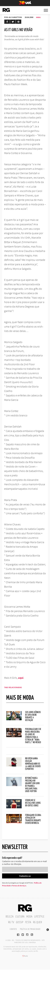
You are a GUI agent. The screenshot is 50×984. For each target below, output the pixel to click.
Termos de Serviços (19, 886)
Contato (13, 929)
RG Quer (37, 922)
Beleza (10, 916)
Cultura (20, 916)
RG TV (11, 922)
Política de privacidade (30, 929)
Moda (38, 17)
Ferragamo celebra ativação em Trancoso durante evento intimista (33, 819)
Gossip (19, 922)
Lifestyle (39, 916)
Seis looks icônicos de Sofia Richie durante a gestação (33, 716)
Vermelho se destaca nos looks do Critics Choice (33, 803)
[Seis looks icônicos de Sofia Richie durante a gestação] (14, 719)
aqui (20, 677)
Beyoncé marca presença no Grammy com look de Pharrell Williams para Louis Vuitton (32, 785)
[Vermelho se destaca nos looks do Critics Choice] (14, 807)
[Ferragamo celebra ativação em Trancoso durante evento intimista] (14, 822)
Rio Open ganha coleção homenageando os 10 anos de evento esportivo (33, 763)
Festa (28, 922)
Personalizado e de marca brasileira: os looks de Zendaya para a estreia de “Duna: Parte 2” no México (33, 736)
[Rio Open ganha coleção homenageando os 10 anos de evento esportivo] (14, 765)
